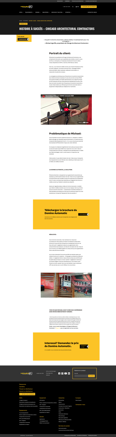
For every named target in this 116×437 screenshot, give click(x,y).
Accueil (20, 20)
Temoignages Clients (44, 421)
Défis (20, 12)
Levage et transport (23, 400)
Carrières (67, 1)
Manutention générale (63, 417)
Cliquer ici (58, 328)
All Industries (61, 400)
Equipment (43, 398)
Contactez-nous (92, 12)
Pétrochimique (62, 415)
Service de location (63, 428)
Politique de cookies (92, 435)
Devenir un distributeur (91, 1)
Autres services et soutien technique (66, 430)
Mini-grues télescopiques (24, 418)
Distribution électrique (63, 414)
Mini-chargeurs (22, 420)
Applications (42, 419)
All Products (42, 400)
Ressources (60, 1)
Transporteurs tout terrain (24, 416)
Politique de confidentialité (70, 435)
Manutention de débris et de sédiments (27, 402)
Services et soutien (56, 12)
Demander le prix (83, 346)
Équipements (28, 12)
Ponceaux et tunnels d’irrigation (65, 406)
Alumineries (61, 410)
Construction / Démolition (64, 408)
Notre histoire (78, 400)
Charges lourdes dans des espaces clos (27, 404)
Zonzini (37, 12)
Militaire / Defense (62, 421)
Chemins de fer (62, 404)
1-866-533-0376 (66, 6)
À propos (67, 12)
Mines (60, 412)
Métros (60, 402)
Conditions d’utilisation (82, 435)
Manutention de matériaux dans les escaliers (28, 406)
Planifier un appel (22, 39)
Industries (45, 12)
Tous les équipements (23, 412)
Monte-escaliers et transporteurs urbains (27, 414)
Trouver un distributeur (77, 1)
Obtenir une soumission (89, 6)
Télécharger (82, 214)
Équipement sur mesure (24, 424)
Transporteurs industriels (24, 422)
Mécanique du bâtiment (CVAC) (65, 419)
